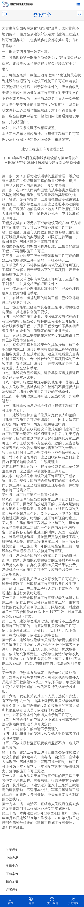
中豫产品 (12, 858)
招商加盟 (12, 882)
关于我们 (12, 850)
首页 (10, 903)
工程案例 (12, 874)
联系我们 (12, 890)
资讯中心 (12, 866)
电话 (31, 903)
